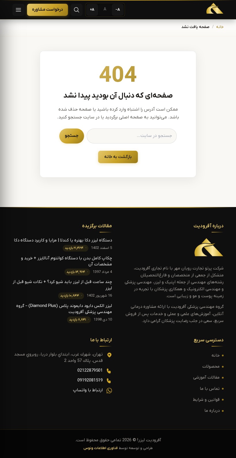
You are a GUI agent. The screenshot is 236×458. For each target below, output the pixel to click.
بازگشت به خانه (118, 157)
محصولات (211, 366)
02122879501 (90, 370)
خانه (220, 27)
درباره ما (212, 411)
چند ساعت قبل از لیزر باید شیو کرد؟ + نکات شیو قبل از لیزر (62, 285)
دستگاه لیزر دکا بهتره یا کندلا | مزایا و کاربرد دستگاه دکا (63, 240)
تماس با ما (210, 389)
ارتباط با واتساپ (88, 390)
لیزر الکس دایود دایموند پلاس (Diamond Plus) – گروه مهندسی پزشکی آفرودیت (64, 309)
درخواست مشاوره (47, 9)
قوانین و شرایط (206, 400)
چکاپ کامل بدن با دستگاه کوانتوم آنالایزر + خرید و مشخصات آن (66, 261)
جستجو (72, 136)
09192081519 (90, 380)
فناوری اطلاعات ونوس (100, 448)
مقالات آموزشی (206, 377)
